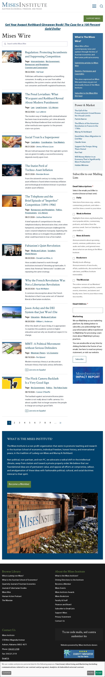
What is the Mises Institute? (66, 576)
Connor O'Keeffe (43, 392)
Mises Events (60, 588)
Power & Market (85, 105)
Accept (99, 673)
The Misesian (82, 280)
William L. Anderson (44, 322)
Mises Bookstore (62, 596)
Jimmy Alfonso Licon (45, 147)
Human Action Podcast (12, 596)
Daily (78, 198)
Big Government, (53, 62)
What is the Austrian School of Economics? (20, 580)
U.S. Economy (52, 353)
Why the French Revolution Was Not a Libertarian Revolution (45, 282)
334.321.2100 (13, 649)
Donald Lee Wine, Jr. (44, 258)
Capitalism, (35, 142)
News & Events (83, 236)
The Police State (60, 388)
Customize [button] (7, 673)
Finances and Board (63, 605)
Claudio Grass (80, 142)
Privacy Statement (63, 617)
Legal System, (42, 108)
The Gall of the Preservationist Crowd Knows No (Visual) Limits (88, 113)
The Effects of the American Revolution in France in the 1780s (87, 126)
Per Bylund (40, 357)
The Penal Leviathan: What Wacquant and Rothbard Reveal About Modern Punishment (44, 98)
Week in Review (83, 214)
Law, (33, 108)
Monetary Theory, (38, 353)
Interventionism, (38, 62)
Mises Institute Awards (64, 592)
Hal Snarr (40, 72)
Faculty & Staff (61, 601)
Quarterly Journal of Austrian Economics (19, 584)
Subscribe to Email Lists (65, 609)
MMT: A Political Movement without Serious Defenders (42, 346)
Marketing (78, 317)
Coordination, (47, 142)
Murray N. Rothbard (83, 132)
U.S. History (53, 108)
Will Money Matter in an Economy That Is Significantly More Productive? (87, 159)
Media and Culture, (39, 251)
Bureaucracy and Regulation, (37, 65)
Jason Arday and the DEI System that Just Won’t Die (41, 310)
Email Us (5, 658)
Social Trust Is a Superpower (42, 137)
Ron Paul (78, 153)
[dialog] (52, 669)
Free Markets (59, 142)
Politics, (59, 210)
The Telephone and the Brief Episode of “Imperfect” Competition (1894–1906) (41, 200)
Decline (91, 673)
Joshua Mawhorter (44, 217)
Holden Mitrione (81, 165)
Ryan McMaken (42, 289)
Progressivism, (31, 213)
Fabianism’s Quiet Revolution (42, 246)
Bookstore (81, 258)
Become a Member (19, 484)
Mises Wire (6, 592)
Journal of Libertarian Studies (14, 588)
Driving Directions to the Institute (69, 580)
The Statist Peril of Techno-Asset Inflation (39, 168)
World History (31, 254)
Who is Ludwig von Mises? (13, 576)
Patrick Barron (81, 119)
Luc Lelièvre (41, 112)
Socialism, (52, 251)
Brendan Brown (42, 174)
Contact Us (60, 621)
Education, (35, 317)
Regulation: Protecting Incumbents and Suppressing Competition (46, 54)
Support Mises (93, 19)
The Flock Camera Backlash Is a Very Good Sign (42, 381)
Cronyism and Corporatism (36, 68)
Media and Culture (48, 317)
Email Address (80, 304)
